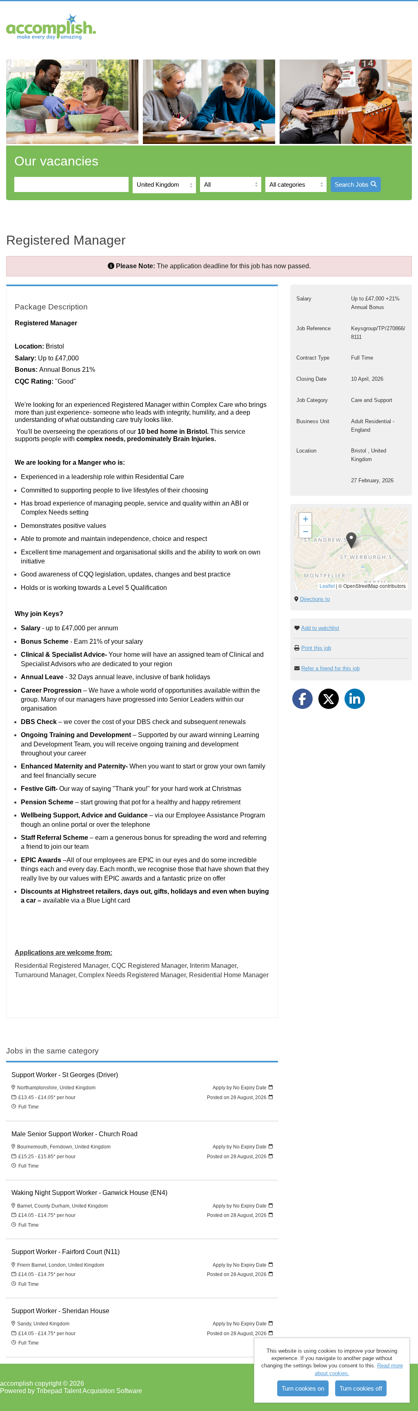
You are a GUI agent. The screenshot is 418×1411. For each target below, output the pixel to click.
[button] (351, 540)
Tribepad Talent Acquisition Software (89, 1390)
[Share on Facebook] (302, 699)
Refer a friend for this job (330, 668)
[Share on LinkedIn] (355, 699)
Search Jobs (352, 184)
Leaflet (327, 585)
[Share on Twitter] (328, 699)
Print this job (316, 648)
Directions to (315, 599)
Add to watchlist (320, 628)
